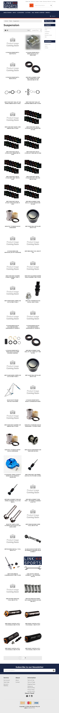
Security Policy (31, 691)
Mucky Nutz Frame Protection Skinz (12, 400)
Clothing (28, 12)
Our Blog (53, 1)
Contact (37, 1)
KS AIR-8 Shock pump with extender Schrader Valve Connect (33, 550)
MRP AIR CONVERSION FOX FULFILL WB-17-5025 (33, 301)
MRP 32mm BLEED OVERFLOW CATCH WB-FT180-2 (12, 301)
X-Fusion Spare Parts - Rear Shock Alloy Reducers (33, 54)
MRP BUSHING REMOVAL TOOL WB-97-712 (12, 599)
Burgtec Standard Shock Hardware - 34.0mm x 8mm (33, 425)
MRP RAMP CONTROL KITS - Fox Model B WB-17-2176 (12, 624)
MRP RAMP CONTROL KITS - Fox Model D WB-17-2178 (12, 649)
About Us (33, 1)
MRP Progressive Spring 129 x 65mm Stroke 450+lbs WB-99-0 (33, 600)
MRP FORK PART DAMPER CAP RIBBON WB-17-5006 (12, 425)
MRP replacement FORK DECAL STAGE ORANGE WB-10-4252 (33, 203)
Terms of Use (31, 680)
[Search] (51, 5)
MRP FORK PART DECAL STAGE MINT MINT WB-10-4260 (13, 178)
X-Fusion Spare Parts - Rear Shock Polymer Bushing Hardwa (13, 352)
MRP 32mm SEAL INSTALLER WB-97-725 (33, 227)
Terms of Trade (31, 682)
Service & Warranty (6, 685)
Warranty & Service (47, 1)
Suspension (16, 21)
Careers (40, 1)
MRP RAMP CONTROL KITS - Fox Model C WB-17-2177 (33, 624)
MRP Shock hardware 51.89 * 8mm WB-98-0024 (33, 450)
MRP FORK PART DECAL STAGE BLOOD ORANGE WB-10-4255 (33, 128)
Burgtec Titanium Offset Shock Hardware (13, 450)
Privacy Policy (31, 689)
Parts (14, 12)
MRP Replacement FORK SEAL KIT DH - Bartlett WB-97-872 (33, 352)
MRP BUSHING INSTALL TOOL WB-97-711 (13, 549)
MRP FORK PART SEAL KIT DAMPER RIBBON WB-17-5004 (33, 102)
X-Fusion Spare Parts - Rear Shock (13, 78)
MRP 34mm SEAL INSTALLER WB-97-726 (33, 376)
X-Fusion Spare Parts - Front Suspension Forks (33, 400)
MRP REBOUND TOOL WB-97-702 (33, 251)
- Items (53, 16)
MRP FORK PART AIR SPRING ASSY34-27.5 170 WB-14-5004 (33, 475)
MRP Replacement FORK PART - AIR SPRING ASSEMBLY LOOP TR (33, 501)
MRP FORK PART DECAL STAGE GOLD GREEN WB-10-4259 (12, 153)
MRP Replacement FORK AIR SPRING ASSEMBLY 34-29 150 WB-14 (13, 501)
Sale (33, 12)
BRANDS (48, 12)
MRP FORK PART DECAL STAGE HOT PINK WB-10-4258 (33, 152)
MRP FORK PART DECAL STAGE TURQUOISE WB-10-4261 (12, 203)
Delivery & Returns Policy (31, 687)
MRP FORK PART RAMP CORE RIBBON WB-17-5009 (13, 127)
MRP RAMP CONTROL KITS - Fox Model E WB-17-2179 (33, 649)
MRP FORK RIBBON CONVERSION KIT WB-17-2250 (13, 574)
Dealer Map (28, 1)
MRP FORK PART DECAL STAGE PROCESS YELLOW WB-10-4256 (33, 178)
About (46, 46)
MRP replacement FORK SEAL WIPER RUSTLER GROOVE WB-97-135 (33, 79)
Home (6, 21)
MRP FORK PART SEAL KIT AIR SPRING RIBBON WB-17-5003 (13, 102)
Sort (29, 30)
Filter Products (49, 21)
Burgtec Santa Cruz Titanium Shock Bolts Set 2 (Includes (13, 526)
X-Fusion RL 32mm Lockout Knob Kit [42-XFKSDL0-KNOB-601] (13, 476)
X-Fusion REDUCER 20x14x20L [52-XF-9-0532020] (12, 251)
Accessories (20, 12)
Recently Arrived (39, 12)
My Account (7, 680)
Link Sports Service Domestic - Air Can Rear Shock (33, 575)
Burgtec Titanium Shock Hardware (12, 227)
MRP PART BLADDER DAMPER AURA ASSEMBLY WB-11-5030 (33, 276)
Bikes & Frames (8, 12)
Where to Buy (48, 44)
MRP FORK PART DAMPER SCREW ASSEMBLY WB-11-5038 (13, 277)
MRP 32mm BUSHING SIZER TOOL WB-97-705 (33, 525)
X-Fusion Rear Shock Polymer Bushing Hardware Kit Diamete (12, 327)
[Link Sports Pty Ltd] (10, 4)
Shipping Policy (31, 684)
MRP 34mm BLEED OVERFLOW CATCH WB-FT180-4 (12, 376)
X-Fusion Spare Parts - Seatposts (13, 53)
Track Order (6, 682)
